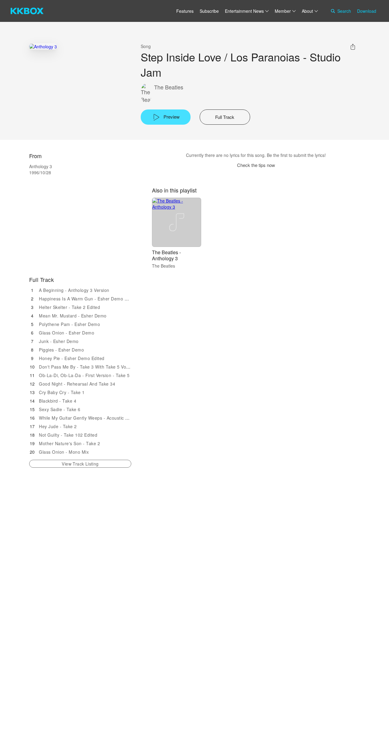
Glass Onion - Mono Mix (64, 452)
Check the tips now (256, 165)
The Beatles (168, 87)
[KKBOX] (27, 11)
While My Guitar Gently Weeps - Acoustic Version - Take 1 (99, 418)
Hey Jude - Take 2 (58, 426)
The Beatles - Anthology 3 (166, 255)
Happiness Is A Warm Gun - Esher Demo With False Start (98, 299)
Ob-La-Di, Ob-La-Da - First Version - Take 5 (84, 375)
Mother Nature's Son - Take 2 (69, 443)
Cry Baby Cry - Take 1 (62, 392)
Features (185, 11)
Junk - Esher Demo (59, 341)
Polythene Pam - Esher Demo (69, 324)
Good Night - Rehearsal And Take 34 (77, 384)
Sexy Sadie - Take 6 (60, 409)
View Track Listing (80, 464)
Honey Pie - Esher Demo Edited (72, 358)
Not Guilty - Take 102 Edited (68, 435)
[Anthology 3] (43, 46)
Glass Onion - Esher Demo (66, 333)
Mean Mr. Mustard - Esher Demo (73, 316)
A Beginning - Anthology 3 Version (74, 290)
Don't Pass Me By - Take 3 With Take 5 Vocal (85, 367)
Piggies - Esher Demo (61, 350)
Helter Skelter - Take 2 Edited (69, 307)
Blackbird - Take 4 (57, 401)
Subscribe (209, 11)
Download (366, 11)
